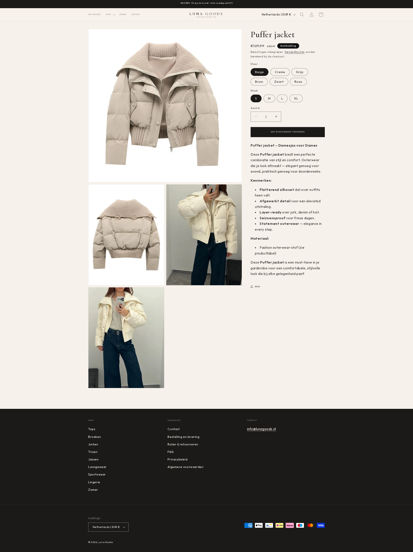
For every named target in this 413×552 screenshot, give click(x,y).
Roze (298, 81)
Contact (174, 429)
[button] (110, 14)
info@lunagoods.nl (261, 429)
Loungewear (97, 467)
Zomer (93, 490)
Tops (91, 429)
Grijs (300, 72)
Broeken (94, 437)
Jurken (93, 444)
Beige (259, 72)
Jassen (93, 459)
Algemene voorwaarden (185, 467)
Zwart (279, 81)
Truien (93, 452)
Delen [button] (257, 286)
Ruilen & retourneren (183, 444)
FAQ (171, 452)
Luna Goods (106, 542)
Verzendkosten (295, 52)
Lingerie (94, 482)
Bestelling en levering (183, 437)
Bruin (259, 81)
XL (296, 98)
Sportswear (97, 475)
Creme (280, 72)
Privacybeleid (177, 459)
